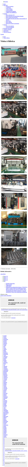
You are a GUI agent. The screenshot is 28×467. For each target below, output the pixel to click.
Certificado (8, 7)
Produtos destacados (10, 283)
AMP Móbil (8, 286)
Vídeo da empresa (7, 32)
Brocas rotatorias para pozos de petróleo (14, 289)
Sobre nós (5, 5)
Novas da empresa (10, 26)
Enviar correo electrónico (6, 295)
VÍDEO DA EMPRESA (11, 12)
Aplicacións (5, 30)
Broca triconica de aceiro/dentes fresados (14, 16)
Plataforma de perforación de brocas (13, 287)
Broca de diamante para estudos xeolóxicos (16, 290)
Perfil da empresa (9, 6)
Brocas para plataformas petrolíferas (19, 292)
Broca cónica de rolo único (12, 17)
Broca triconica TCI (10, 15)
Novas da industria (10, 27)
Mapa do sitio (9, 284)
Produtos (5, 13)
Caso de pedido (9, 10)
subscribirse (3, 274)
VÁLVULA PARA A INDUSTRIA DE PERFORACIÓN (16, 288)
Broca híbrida (9, 22)
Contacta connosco (7, 29)
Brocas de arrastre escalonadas (12, 23)
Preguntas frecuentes (7, 28)
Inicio (4, 4)
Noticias (5, 24)
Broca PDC (8, 21)
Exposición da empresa (11, 11)
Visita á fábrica (9, 8)
